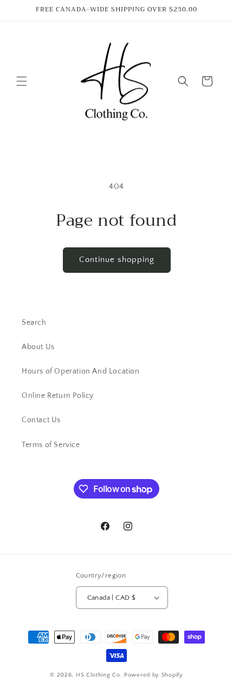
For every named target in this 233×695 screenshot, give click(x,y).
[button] (22, 81)
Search (34, 322)
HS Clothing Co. (100, 675)
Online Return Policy (58, 395)
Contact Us (41, 420)
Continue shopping (116, 259)
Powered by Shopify (153, 675)
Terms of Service (51, 445)
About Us (38, 347)
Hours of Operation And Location (81, 371)
